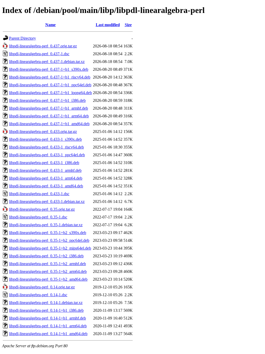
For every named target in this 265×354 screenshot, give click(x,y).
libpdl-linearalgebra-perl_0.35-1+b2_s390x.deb (47, 232)
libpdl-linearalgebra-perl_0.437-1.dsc (39, 54)
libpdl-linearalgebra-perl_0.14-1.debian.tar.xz (46, 302)
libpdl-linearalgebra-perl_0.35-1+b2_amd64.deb (48, 279)
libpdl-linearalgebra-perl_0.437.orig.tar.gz (43, 46)
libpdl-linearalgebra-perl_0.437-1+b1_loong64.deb (50, 92)
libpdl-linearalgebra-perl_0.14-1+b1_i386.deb (46, 310)
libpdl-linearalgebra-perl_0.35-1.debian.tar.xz (46, 225)
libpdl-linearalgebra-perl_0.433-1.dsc (39, 194)
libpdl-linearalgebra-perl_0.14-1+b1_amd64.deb (48, 333)
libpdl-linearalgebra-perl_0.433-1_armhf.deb (45, 170)
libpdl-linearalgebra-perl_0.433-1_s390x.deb (45, 139)
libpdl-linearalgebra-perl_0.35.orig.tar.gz (42, 209)
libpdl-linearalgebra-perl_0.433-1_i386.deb (44, 162)
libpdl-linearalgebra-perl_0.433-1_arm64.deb (45, 178)
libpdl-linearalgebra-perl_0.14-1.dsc (38, 295)
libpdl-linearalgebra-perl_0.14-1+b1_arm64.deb (48, 326)
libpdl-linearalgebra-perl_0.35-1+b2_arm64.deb (48, 271)
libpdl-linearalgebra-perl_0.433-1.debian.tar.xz (47, 201)
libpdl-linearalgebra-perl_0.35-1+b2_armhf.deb (47, 263)
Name (50, 25)
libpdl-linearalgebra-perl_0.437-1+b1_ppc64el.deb (50, 85)
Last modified (108, 25)
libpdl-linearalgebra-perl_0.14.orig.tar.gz (42, 287)
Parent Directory (22, 38)
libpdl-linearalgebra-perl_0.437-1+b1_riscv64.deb (49, 77)
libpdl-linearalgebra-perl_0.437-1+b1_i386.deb (47, 100)
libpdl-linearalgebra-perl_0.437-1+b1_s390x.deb (48, 69)
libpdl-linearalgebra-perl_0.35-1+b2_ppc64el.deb (49, 240)
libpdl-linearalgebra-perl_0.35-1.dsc (38, 217)
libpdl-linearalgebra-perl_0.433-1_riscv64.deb (46, 147)
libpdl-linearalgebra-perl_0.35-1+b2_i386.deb (46, 256)
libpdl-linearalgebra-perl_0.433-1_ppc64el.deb (47, 155)
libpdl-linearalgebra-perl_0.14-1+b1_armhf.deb (47, 318)
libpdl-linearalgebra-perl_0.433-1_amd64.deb (46, 186)
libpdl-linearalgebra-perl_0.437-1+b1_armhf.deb (48, 108)
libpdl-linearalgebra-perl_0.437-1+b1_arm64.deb (49, 116)
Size (128, 25)
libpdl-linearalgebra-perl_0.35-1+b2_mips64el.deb (50, 248)
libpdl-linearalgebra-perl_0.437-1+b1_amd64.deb (49, 124)
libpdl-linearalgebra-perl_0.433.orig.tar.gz (43, 131)
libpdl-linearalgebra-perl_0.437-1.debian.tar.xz (47, 61)
